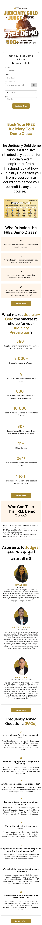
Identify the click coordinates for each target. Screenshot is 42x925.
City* (6, 96)
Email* (7, 75)
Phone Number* (10, 82)
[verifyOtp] (34, 85)
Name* (7, 67)
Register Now (21, 106)
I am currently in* (10, 89)
